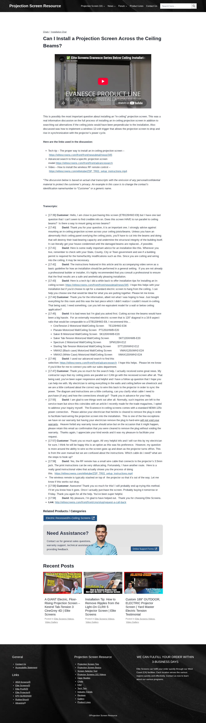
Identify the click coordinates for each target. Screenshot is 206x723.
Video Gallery (51, 622)
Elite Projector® (22, 692)
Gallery (81, 699)
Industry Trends (85, 692)
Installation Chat (59, 32)
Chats (46, 32)
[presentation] (62, 583)
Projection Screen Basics (89, 667)
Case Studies (84, 678)
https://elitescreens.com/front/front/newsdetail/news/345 (80, 155)
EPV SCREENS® (23, 696)
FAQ (80, 685)
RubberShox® (22, 699)
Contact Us (151, 6)
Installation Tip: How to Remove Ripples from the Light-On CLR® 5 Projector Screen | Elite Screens (102, 607)
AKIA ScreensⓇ (22, 682)
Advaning (19, 703)
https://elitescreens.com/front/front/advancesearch (84, 163)
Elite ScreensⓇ (22, 685)
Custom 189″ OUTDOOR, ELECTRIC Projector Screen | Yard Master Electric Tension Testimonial (143, 607)
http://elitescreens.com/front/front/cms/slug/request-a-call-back (90, 502)
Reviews (82, 695)
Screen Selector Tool (87, 671)
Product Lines (136, 6)
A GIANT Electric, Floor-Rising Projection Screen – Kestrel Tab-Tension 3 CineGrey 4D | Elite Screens (62, 607)
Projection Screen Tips (88, 664)
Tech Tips (82, 688)
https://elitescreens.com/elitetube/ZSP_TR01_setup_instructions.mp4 (88, 171)
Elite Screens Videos (64, 619)
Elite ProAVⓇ (21, 689)
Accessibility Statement (26, 667)
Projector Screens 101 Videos (92, 674)
